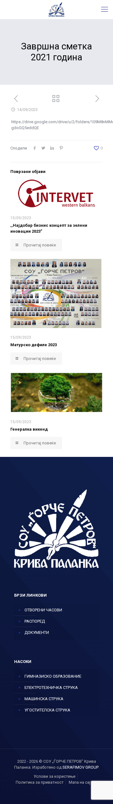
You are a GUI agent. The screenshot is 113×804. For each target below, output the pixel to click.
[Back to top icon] (100, 791)
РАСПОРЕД (34, 621)
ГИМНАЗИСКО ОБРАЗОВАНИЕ (52, 676)
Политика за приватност (40, 782)
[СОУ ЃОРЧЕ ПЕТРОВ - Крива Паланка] (56, 9)
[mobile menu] (104, 9)
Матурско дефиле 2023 (33, 344)
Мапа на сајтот (83, 782)
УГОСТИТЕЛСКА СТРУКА (47, 710)
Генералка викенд (29, 429)
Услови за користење (54, 776)
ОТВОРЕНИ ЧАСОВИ (43, 610)
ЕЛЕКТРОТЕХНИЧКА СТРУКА (51, 687)
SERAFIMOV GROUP (80, 767)
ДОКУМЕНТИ (36, 632)
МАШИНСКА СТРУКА (43, 698)
